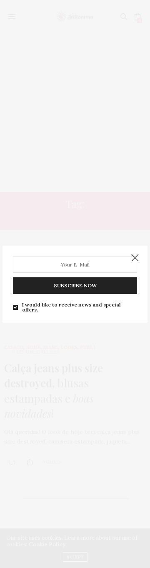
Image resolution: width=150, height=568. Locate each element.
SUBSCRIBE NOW (75, 285)
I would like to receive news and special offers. (71, 307)
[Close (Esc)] (135, 258)
